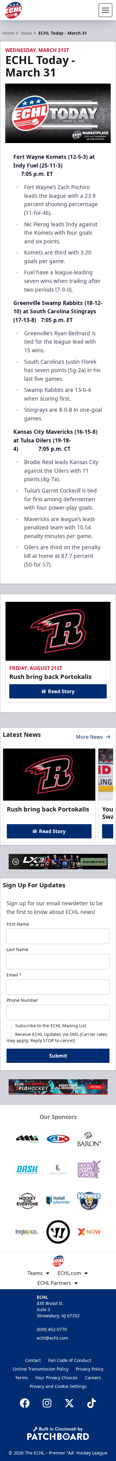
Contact (33, 1360)
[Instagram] (47, 1403)
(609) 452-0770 (52, 1329)
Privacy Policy (89, 1369)
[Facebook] (24, 1403)
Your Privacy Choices (56, 1378)
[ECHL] (13, 10)
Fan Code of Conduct (69, 1360)
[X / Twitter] (69, 1403)
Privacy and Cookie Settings (58, 1386)
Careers (93, 1378)
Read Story (61, 691)
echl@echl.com (52, 1338)
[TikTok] (91, 1403)
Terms (21, 1378)
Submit (58, 1055)
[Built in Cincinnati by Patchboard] (58, 1433)
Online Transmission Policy (40, 1369)
